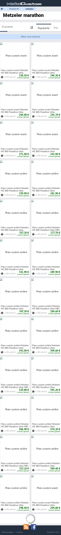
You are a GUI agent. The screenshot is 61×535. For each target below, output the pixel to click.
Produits (13, 8)
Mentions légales (7, 532)
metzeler (29, 8)
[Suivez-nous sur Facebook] (34, 526)
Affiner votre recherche (30, 36)
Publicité (19, 532)
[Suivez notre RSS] (27, 526)
